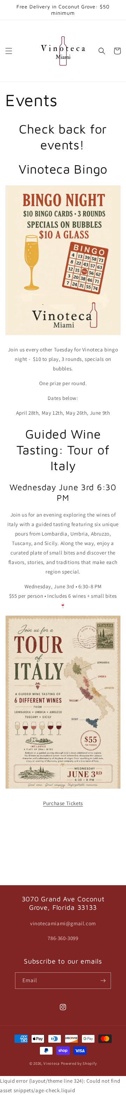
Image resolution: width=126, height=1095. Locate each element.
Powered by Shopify (79, 1063)
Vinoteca (51, 1063)
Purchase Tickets (63, 803)
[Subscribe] (103, 980)
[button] (8, 51)
